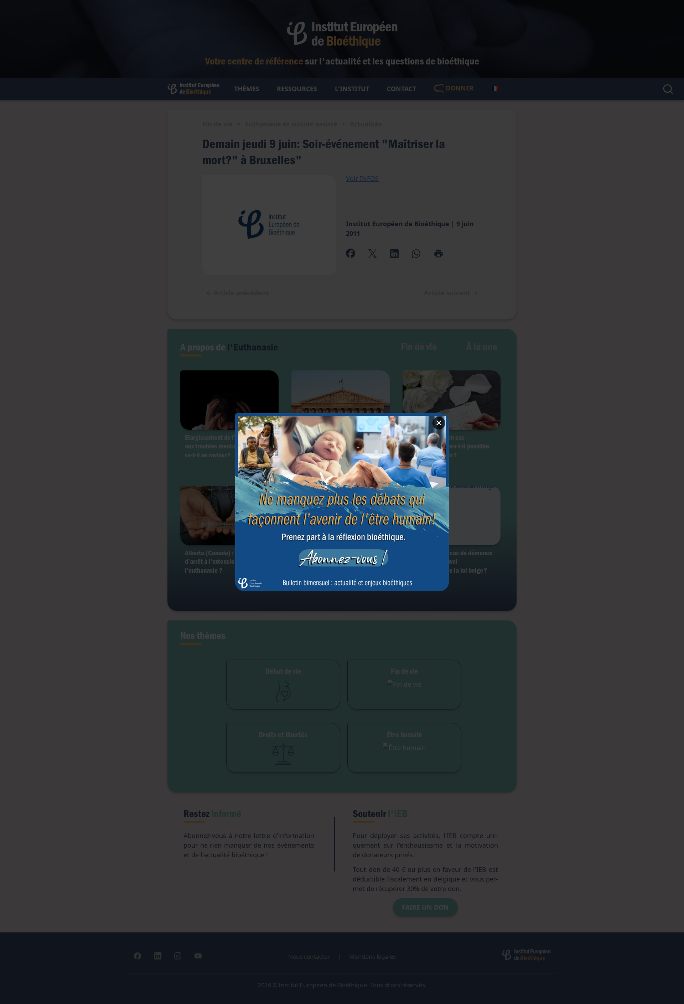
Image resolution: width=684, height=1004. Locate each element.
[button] (342, 502)
